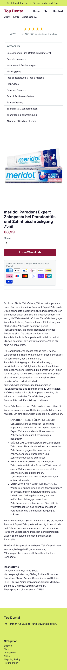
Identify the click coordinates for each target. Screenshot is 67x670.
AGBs (7, 656)
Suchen (8, 645)
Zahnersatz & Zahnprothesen (22, 108)
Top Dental (14, 11)
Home (36, 11)
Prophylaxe (13, 83)
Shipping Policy (12, 659)
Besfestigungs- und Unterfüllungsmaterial (29, 52)
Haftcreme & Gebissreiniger (21, 65)
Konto (16, 16)
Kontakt (58, 11)
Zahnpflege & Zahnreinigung (22, 114)
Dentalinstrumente (16, 59)
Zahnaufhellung (15, 102)
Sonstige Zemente (16, 90)
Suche (7, 16)
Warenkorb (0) (29, 16)
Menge (7, 238)
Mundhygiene (14, 71)
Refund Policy (11, 662)
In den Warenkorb (30, 252)
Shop (47, 11)
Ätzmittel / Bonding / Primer (21, 121)
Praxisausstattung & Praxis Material (25, 77)
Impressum (10, 652)
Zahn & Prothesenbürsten (20, 96)
